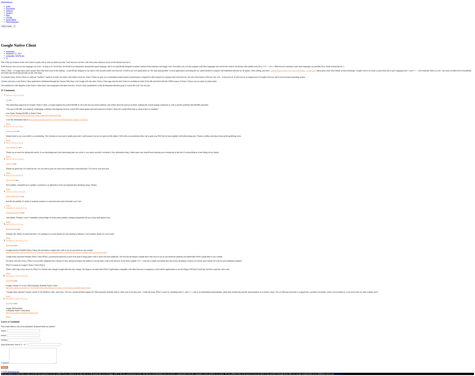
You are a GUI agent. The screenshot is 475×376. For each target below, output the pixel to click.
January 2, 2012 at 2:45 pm (15, 95)
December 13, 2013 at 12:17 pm (16, 298)
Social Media (11, 20)
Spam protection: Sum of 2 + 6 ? (13, 344)
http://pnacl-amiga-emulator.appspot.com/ (22, 313)
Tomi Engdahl (10, 245)
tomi (7, 100)
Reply (8, 124)
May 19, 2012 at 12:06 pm (15, 159)
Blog (8, 15)
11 (7, 58)
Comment (5, 363)
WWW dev (19, 56)
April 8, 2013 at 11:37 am (14, 224)
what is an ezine (10, 180)
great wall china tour (12, 147)
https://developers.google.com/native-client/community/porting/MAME (33, 115)
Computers (10, 56)
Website (4, 340)
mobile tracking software (13, 196)
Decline (340, 374)
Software (9, 11)
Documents (10, 8)
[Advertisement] (47, 34)
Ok (335, 374)
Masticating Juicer (11, 229)
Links (8, 6)
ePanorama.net (6, 2)
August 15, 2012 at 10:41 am (15, 191)
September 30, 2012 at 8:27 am (16, 208)
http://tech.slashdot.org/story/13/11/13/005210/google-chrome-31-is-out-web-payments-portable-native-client (48, 288)
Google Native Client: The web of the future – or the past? (293, 71)
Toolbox (9, 13)
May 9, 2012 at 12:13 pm (14, 143)
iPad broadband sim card (13, 212)
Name (3, 331)
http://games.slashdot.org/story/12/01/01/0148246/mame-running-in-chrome (58, 120)
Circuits (9, 17)
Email (3, 335)
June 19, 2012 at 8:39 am (14, 175)
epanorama (10, 51)
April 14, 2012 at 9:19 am (14, 126)
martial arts (9, 164)
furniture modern (11, 131)
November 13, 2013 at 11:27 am (16, 240)
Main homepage (12, 22)
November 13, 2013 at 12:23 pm (17, 276)
